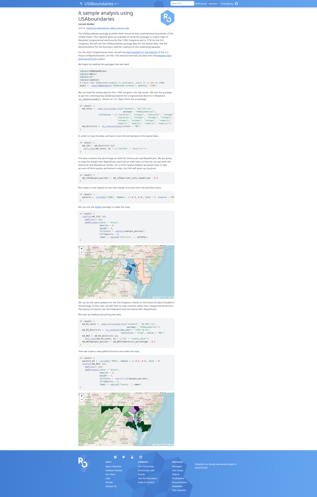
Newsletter (177, 486)
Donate (109, 482)
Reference (201, 3)
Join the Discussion (147, 478)
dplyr (93, 74)
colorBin (101, 197)
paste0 (114, 237)
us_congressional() (90, 99)
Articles (213, 3)
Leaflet (155, 298)
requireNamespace (101, 85)
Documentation (179, 482)
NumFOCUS (201, 467)
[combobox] (182, 3)
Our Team (110, 474)
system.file (115, 109)
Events (141, 474)
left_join (89, 148)
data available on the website (142, 52)
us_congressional (112, 126)
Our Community (146, 466)
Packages (177, 466)
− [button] (81, 252)
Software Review (114, 470)
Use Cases (177, 470)
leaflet (94, 80)
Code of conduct (146, 482)
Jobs (108, 478)
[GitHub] (236, 3)
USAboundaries (99, 3)
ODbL (172, 298)
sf (91, 77)
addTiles (90, 219)
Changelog (227, 3)
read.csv (102, 109)
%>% (113, 145)
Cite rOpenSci (179, 490)
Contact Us (111, 486)
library (84, 71)
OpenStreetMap (164, 298)
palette (120, 231)
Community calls (146, 470)
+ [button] (81, 248)
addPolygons (91, 222)
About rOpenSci (113, 466)
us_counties (112, 330)
